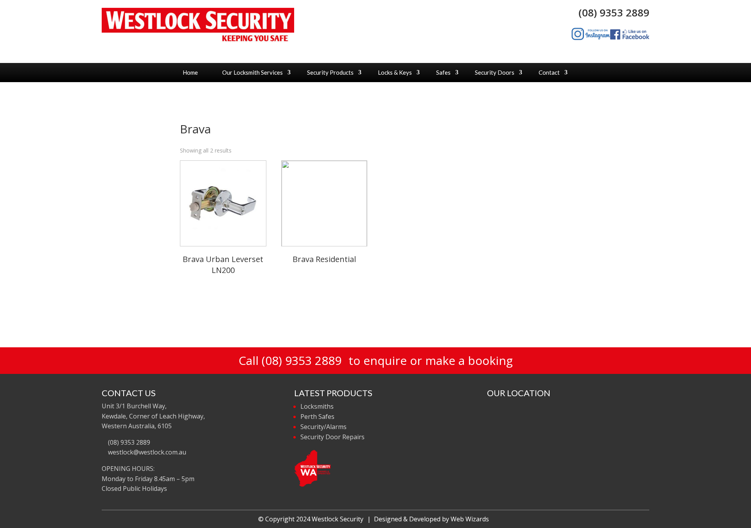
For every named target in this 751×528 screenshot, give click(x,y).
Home (190, 72)
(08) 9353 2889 (611, 12)
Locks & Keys (395, 72)
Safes (443, 72)
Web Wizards (470, 519)
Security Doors (494, 72)
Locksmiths (317, 406)
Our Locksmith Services (252, 72)
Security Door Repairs (332, 437)
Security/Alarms (323, 426)
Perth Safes (317, 416)
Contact (549, 72)
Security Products (330, 72)
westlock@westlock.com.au (146, 452)
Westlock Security (337, 519)
